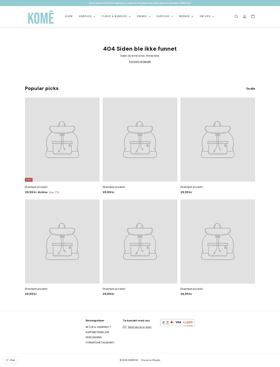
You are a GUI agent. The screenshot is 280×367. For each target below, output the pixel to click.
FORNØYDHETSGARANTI (100, 342)
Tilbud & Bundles (115, 16)
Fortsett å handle (140, 61)
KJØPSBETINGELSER (97, 332)
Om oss (205, 16)
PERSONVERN (94, 337)
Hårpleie (86, 16)
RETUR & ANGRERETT (98, 327)
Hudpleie (163, 16)
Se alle (250, 88)
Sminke (142, 16)
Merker (185, 16)
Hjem (69, 16)
